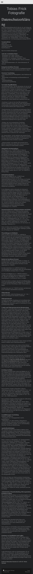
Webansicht (27, 571)
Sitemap (12, 570)
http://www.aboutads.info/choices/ (17, 359)
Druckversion (7, 570)
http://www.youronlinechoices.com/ (11, 361)
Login (28, 570)
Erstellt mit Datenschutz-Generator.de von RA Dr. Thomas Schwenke (14, 562)
